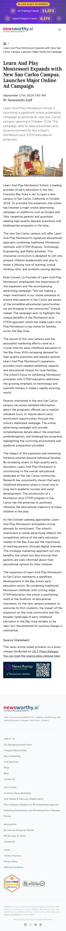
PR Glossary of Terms (15, 835)
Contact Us (9, 779)
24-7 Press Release (45, 651)
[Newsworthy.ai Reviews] (12, 883)
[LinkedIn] (25, 924)
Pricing (7, 816)
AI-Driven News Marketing (17, 793)
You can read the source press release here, (32, 656)
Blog (6, 773)
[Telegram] (40, 924)
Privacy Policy (11, 861)
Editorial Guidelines (14, 867)
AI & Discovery (11, 761)
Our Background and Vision (18, 744)
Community (9, 841)
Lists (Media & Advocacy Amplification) (23, 798)
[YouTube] (35, 924)
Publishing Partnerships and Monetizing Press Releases (32, 810)
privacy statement (12, 914)
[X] (30, 924)
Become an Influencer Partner (19, 830)
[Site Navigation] (59, 29)
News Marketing (12, 756)
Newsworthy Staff (20, 100)
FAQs (6, 767)
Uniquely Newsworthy (15, 750)
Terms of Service (12, 855)
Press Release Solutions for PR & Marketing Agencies (31, 804)
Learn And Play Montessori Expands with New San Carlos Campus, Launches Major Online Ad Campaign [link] (32, 50)
